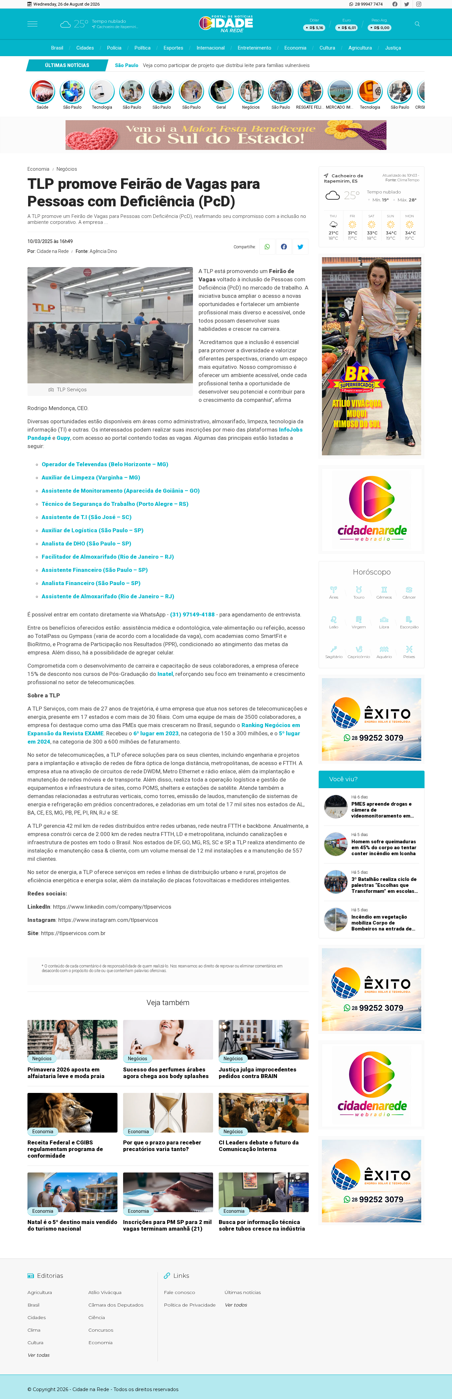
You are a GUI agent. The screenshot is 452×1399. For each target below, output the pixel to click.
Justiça (393, 48)
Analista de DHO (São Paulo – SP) (86, 543)
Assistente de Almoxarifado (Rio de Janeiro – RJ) (108, 596)
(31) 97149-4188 (192, 614)
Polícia (114, 48)
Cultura (327, 48)
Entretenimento (254, 48)
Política (143, 48)
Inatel (165, 674)
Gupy (63, 438)
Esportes (173, 48)
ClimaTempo (408, 180)
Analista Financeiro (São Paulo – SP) (91, 583)
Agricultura (360, 48)
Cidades (85, 48)
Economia (295, 48)
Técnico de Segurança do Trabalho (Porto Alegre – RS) (115, 504)
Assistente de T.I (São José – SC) (87, 517)
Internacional (211, 48)
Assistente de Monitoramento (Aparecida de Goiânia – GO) (121, 490)
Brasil (57, 48)
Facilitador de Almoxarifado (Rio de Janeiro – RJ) (108, 556)
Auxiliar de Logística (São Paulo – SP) (93, 530)
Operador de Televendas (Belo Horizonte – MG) (105, 464)
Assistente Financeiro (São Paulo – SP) (95, 570)
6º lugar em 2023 (156, 733)
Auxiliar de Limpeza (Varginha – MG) (91, 477)
